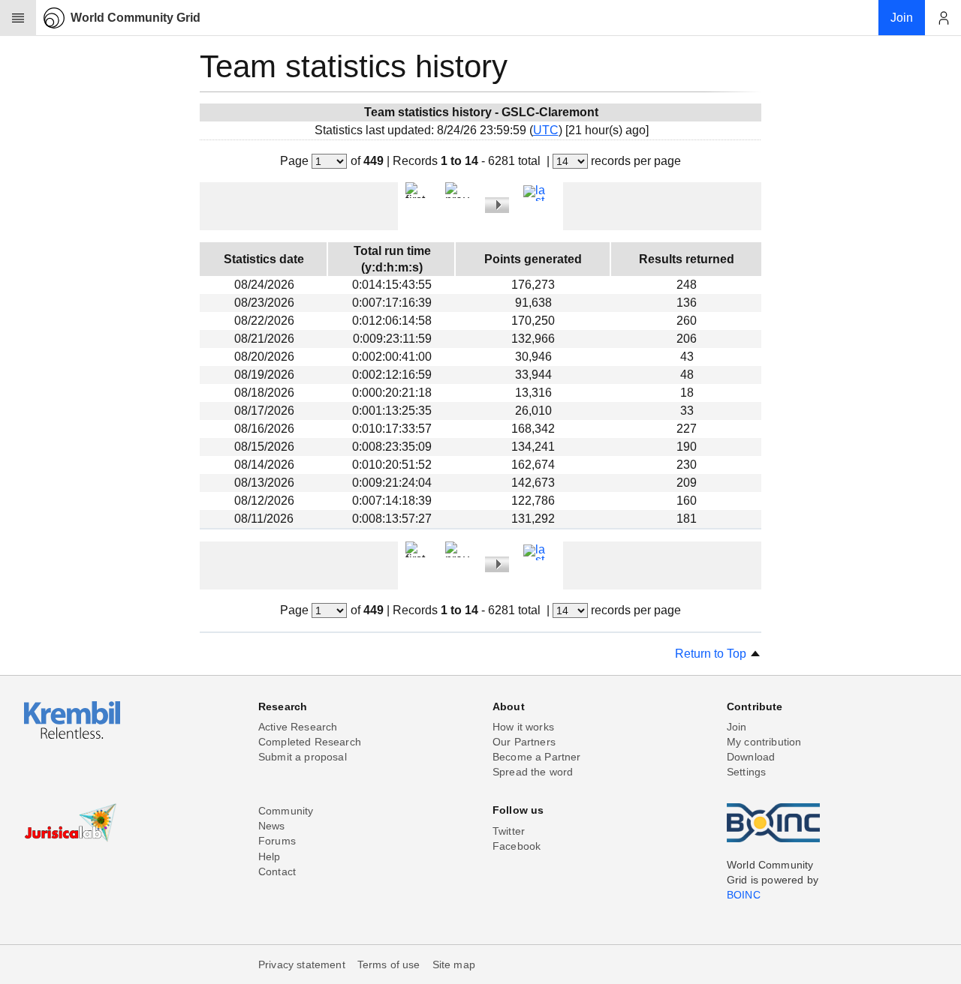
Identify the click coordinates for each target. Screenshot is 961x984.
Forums (277, 841)
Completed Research (309, 742)
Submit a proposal (302, 757)
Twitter (509, 831)
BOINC (744, 895)
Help (269, 856)
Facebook (517, 846)
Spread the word (533, 772)
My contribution (764, 742)
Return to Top (712, 653)
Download (751, 757)
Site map (453, 964)
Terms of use (388, 964)
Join (737, 727)
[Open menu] (18, 18)
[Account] (943, 18)
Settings (746, 772)
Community (285, 811)
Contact (277, 872)
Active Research (297, 727)
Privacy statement (301, 964)
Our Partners (524, 742)
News (271, 826)
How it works (523, 727)
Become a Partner (537, 757)
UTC (546, 130)
